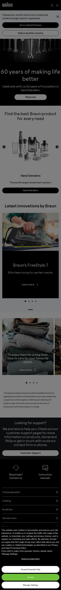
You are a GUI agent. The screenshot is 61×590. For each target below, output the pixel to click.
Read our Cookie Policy (30, 559)
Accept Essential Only (30, 569)
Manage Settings (30, 585)
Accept (31, 577)
